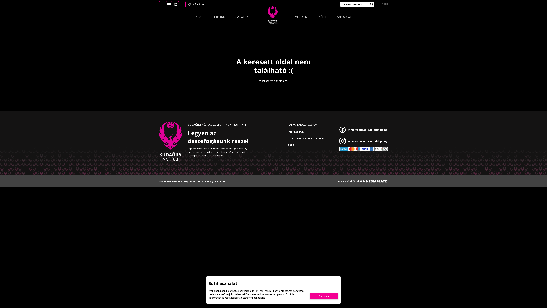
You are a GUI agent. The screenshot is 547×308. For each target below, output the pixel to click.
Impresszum (296, 131)
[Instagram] (176, 4)
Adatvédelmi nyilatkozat (306, 138)
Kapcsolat (344, 17)
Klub (199, 17)
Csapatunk (242, 17)
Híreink (219, 17)
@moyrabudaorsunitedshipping (367, 129)
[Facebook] (162, 4)
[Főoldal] (273, 15)
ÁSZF (291, 145)
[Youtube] (169, 4)
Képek (323, 17)
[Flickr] (183, 4)
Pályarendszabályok (302, 124)
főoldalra (281, 81)
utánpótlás (198, 4)
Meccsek (301, 17)
